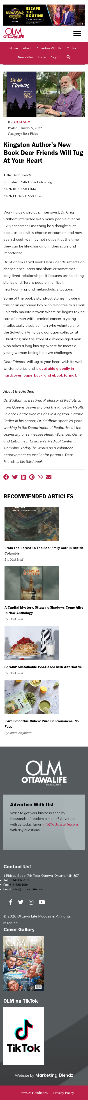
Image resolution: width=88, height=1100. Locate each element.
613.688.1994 (19, 885)
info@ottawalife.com (60, 824)
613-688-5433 (18, 880)
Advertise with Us (49, 48)
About (27, 48)
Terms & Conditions (33, 1092)
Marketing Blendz (54, 1075)
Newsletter (25, 57)
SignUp (56, 57)
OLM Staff (22, 122)
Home (13, 48)
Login (42, 57)
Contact (72, 48)
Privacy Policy (63, 1092)
